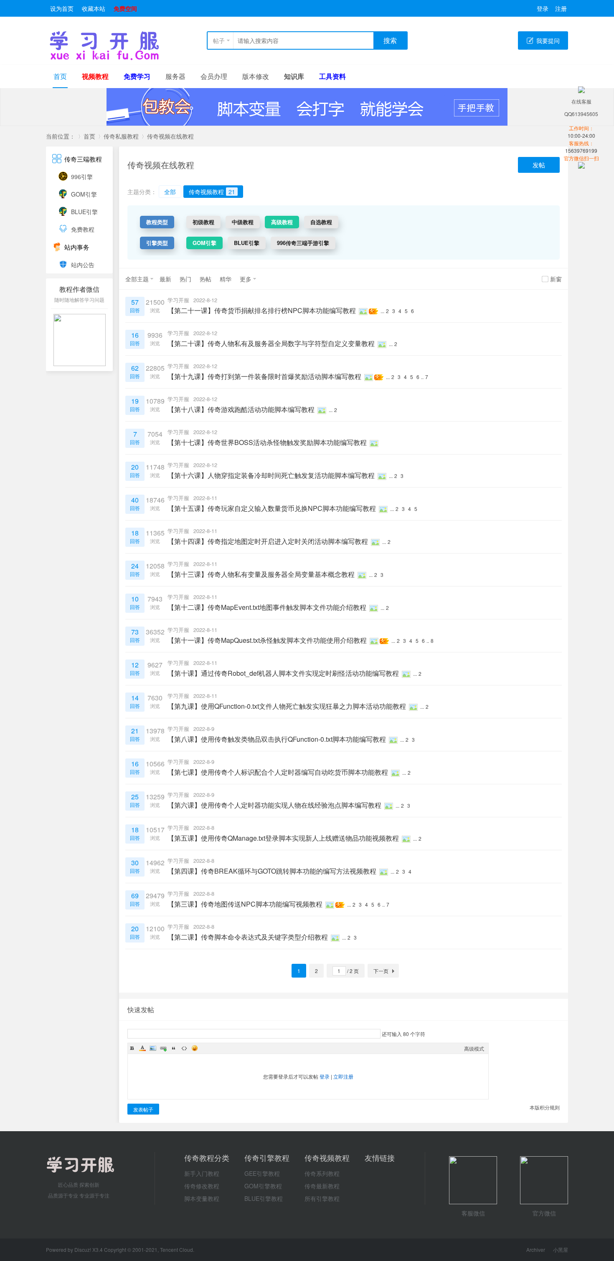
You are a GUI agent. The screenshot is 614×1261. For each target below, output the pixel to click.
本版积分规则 (545, 1107)
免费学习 (137, 76)
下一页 (380, 970)
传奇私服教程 (121, 136)
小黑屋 (560, 1249)
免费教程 (82, 229)
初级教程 (203, 222)
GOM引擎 (84, 194)
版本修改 (255, 76)
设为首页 (62, 8)
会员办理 (213, 76)
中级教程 (243, 222)
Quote (174, 1048)
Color (142, 1048)
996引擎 (82, 176)
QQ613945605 (581, 113)
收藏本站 (93, 8)
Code (184, 1048)
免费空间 (125, 8)
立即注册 (343, 1076)
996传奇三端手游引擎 (303, 243)
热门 (185, 279)
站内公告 (82, 264)
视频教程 (95, 76)
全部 (170, 191)
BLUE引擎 (84, 211)
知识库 (294, 76)
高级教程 (282, 222)
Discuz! (83, 1249)
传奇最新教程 (322, 1186)
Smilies (194, 1048)
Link (163, 1048)
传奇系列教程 (322, 1173)
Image (153, 1048)
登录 (542, 8)
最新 (165, 279)
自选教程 (321, 222)
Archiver (535, 1249)
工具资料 (332, 76)
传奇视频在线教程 (170, 136)
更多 (245, 279)
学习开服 (178, 300)
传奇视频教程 (212, 191)
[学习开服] (104, 58)
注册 (561, 8)
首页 (60, 76)
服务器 (175, 76)
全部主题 (137, 279)
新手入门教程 (201, 1173)
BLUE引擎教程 (263, 1198)
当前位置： (60, 136)
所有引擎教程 (322, 1198)
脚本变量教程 (201, 1198)
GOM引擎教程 (263, 1186)
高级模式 (474, 1048)
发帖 (539, 164)
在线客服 (581, 101)
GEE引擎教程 (262, 1173)
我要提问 (548, 40)
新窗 (556, 279)
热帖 (205, 279)
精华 (225, 279)
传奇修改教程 (201, 1186)
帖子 (219, 40)
